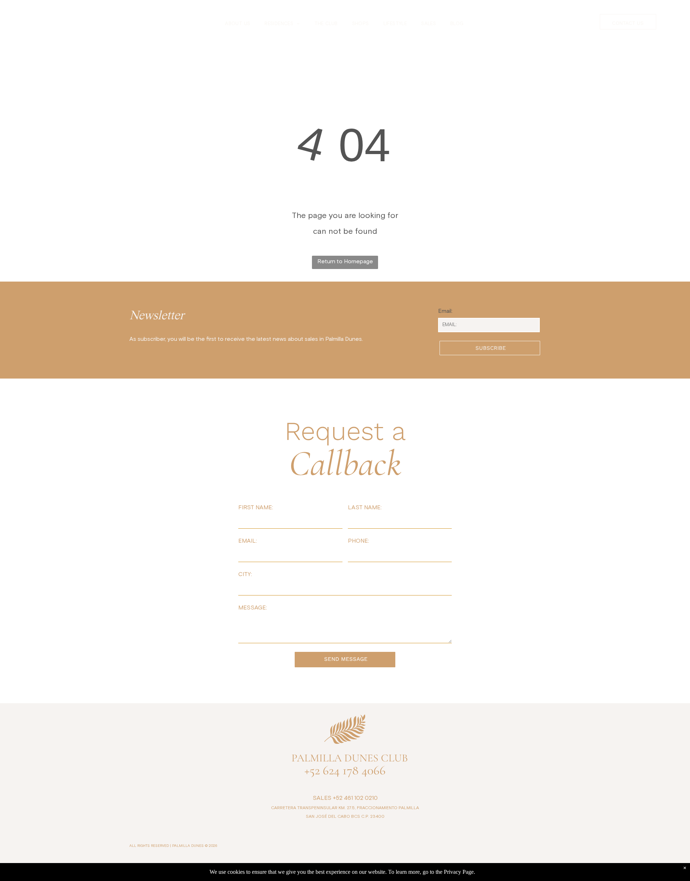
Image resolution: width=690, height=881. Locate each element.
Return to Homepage (345, 261)
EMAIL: (247, 541)
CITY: (245, 574)
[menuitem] (237, 24)
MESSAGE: (252, 608)
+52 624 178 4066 (345, 770)
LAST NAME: (365, 507)
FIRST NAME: (255, 507)
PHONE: (358, 541)
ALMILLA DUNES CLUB (352, 758)
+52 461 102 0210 (355, 798)
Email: (445, 311)
